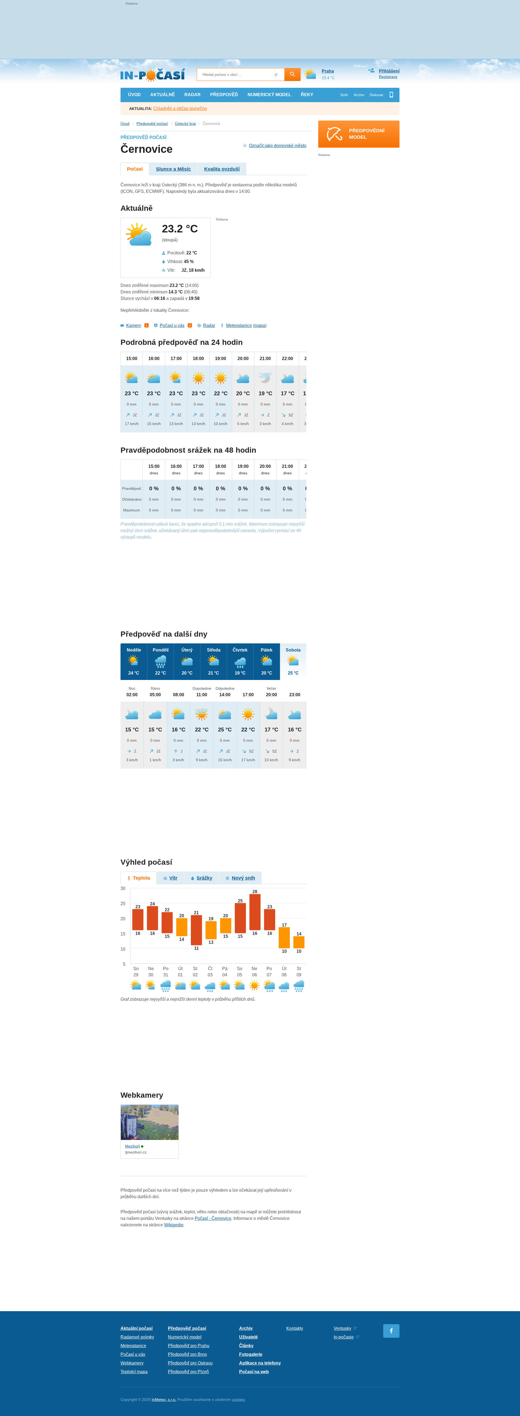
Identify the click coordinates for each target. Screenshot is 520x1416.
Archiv (359, 95)
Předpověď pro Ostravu (190, 1363)
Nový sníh (243, 878)
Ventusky (342, 1328)
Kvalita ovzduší (222, 169)
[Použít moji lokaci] (276, 75)
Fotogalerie (250, 1354)
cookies (238, 1399)
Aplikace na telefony (260, 1363)
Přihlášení (389, 71)
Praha (328, 71)
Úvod (125, 123)
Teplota (141, 878)
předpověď (224, 94)
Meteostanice (239, 325)
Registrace (388, 76)
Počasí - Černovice (213, 1218)
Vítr (173, 878)
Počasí (135, 169)
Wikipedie (173, 1225)
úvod (134, 94)
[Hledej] (292, 74)
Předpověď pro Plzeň (188, 1371)
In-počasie (344, 1337)
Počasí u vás (172, 325)
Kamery (133, 325)
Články (246, 1345)
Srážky (204, 878)
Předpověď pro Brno (187, 1354)
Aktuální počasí (136, 1328)
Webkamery (132, 1363)
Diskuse (376, 95)
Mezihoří (132, 1146)
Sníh (344, 95)
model (269, 94)
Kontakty (294, 1328)
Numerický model (185, 1337)
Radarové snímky (137, 1337)
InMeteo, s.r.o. (164, 1399)
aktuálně (162, 94)
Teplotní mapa (134, 1371)
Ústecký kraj (185, 123)
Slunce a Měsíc (173, 169)
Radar (209, 325)
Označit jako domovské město (277, 145)
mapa (259, 325)
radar (192, 94)
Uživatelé (248, 1337)
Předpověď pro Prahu (188, 1345)
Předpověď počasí (152, 123)
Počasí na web (254, 1371)
